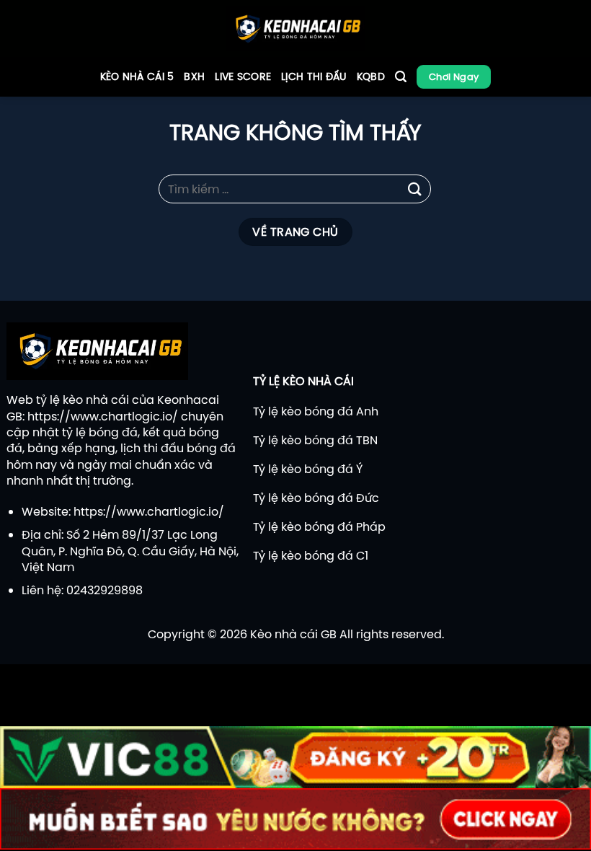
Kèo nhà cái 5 (137, 76)
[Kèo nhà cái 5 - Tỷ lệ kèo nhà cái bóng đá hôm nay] (296, 28)
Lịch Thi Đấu (313, 76)
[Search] (400, 77)
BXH (194, 76)
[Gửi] (415, 189)
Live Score (243, 76)
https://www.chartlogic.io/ (102, 416)
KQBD (371, 76)
